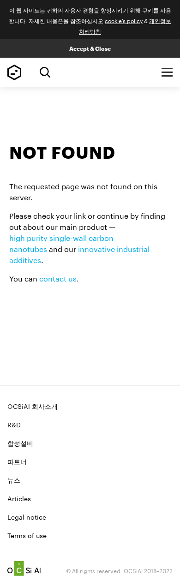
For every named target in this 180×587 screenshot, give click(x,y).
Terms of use (27, 535)
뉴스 (13, 479)
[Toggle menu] (167, 72)
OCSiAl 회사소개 (32, 406)
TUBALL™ (14, 72)
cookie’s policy (124, 20)
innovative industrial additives (79, 253)
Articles (19, 498)
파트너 (17, 461)
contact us (58, 277)
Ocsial (24, 568)
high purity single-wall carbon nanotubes (61, 242)
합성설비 (20, 442)
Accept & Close (90, 48)
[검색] (45, 72)
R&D (14, 424)
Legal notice (26, 516)
